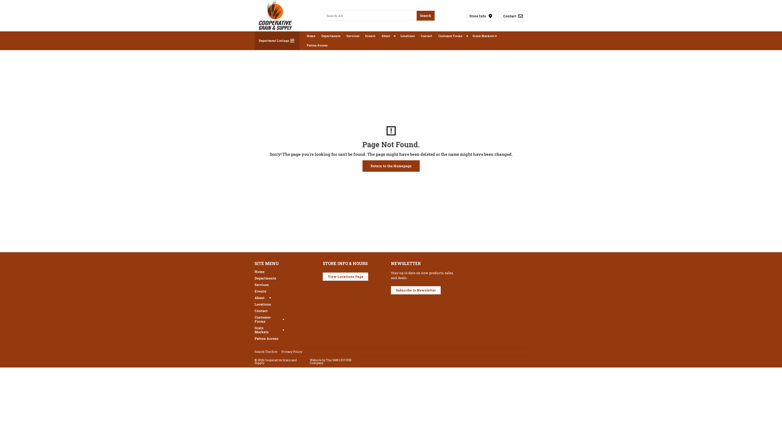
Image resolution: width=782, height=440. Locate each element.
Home (311, 36)
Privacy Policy (291, 352)
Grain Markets (483, 36)
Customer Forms (450, 36)
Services (352, 36)
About (385, 36)
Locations (407, 36)
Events (370, 36)
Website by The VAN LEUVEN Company (330, 361)
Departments (330, 36)
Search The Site (266, 352)
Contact (426, 36)
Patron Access (317, 45)
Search (425, 15)
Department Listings (274, 41)
